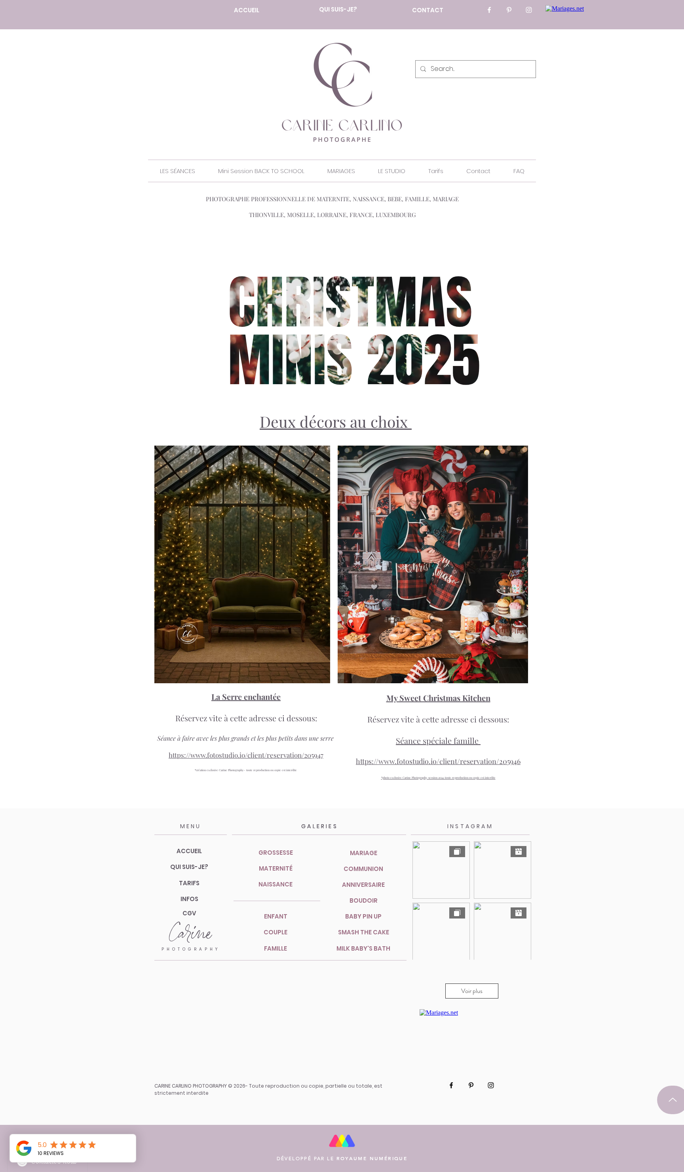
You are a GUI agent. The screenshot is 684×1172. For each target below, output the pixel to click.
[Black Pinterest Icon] (471, 1085)
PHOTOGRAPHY (191, 949)
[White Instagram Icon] (529, 10)
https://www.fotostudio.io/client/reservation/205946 (438, 761)
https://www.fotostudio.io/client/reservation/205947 (246, 755)
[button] (177, 171)
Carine (190, 934)
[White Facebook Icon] (489, 10)
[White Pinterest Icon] (509, 10)
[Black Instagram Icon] (491, 1085)
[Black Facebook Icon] (451, 1085)
